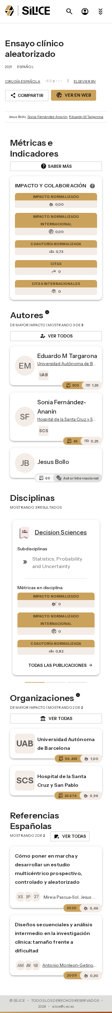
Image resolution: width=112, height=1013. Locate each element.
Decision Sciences (33, 532)
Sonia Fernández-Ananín (47, 117)
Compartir (26, 95)
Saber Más (56, 166)
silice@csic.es (63, 1006)
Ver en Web (73, 95)
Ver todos (56, 336)
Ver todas (56, 718)
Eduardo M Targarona (86, 117)
